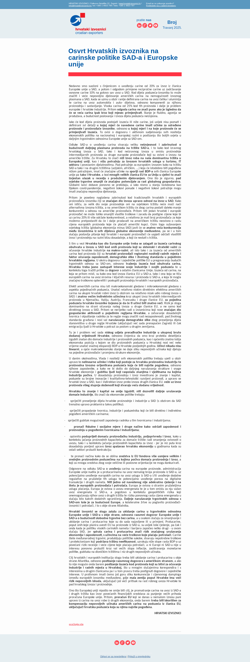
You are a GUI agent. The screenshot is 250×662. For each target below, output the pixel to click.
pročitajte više (76, 624)
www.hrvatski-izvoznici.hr (130, 3)
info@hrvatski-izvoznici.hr (80, 5)
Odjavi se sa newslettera (113, 656)
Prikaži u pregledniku (139, 656)
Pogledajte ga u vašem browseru (161, 5)
